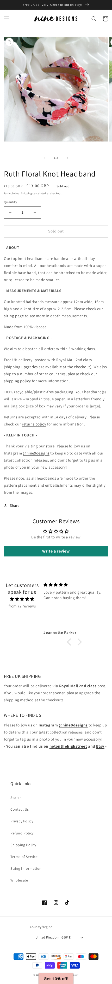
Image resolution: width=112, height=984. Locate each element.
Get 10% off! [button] (56, 978)
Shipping (26, 193)
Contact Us (19, 809)
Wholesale (19, 880)
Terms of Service (24, 856)
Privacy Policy (21, 821)
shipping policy (17, 380)
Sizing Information (26, 868)
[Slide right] (67, 157)
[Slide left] (44, 157)
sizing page (14, 315)
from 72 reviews (22, 606)
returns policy (34, 424)
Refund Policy (22, 833)
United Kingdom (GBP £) (53, 937)
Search (16, 797)
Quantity (10, 202)
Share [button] (15, 505)
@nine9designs (36, 453)
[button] (6, 19)
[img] (22, 598)
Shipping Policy (23, 845)
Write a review (56, 551)
